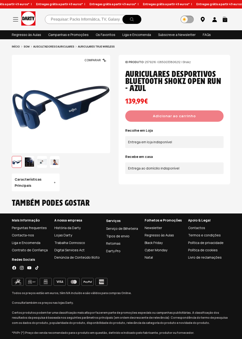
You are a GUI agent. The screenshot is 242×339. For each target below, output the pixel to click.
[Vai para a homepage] (28, 19)
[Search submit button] (131, 19)
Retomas (113, 243)
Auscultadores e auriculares (53, 46)
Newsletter (153, 228)
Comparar (93, 60)
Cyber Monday (156, 250)
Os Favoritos (105, 34)
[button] (225, 19)
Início (16, 46)
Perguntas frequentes (29, 228)
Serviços (113, 220)
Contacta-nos (23, 235)
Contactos (196, 228)
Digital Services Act (69, 250)
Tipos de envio (118, 236)
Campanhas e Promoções (68, 34)
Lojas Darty (63, 235)
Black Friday (154, 242)
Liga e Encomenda (136, 34)
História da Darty (67, 228)
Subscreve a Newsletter (177, 34)
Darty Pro (113, 251)
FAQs (207, 34)
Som (27, 46)
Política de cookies (203, 250)
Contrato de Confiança (30, 250)
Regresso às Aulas (26, 34)
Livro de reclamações (205, 257)
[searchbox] (93, 19)
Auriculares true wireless (96, 46)
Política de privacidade (206, 242)
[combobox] (93, 19)
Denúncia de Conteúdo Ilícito (77, 257)
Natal (149, 257)
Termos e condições (204, 235)
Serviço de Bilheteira (122, 228)
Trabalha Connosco (69, 242)
